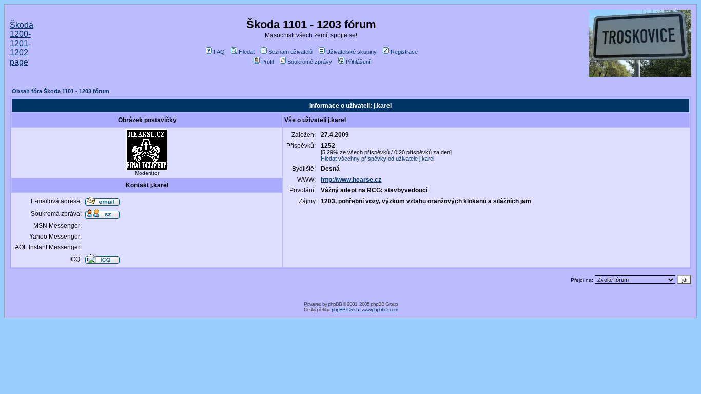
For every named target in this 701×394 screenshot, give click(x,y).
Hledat (247, 52)
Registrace (404, 52)
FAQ (219, 52)
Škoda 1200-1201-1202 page (21, 43)
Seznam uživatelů (290, 52)
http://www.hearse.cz (351, 179)
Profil (267, 61)
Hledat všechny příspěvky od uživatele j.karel (377, 158)
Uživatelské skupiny (351, 52)
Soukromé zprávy (309, 61)
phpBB (335, 304)
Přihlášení (358, 61)
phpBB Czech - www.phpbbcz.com (365, 309)
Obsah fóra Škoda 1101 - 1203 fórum (60, 91)
